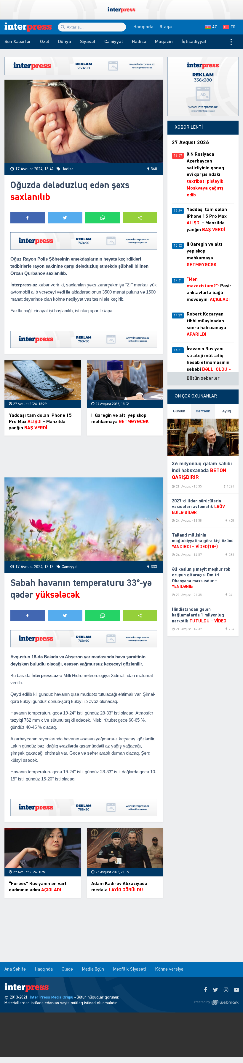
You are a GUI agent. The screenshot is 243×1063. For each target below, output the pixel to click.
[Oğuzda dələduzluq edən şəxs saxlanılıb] (83, 121)
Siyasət (87, 42)
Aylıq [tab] (226, 411)
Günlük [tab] (179, 411)
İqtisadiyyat (194, 42)
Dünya (64, 42)
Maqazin (164, 42)
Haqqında (143, 27)
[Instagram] (226, 990)
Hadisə (139, 42)
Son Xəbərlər (17, 42)
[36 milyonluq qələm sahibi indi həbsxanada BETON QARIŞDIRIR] (203, 437)
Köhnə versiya (169, 969)
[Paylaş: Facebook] (27, 217)
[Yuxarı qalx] (226, 1046)
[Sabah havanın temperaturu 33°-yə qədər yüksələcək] (83, 519)
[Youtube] (236, 990)
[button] (140, 217)
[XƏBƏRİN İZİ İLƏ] (31, 27)
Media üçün (93, 969)
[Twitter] (215, 990)
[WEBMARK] (216, 1002)
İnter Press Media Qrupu (51, 997)
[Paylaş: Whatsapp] (102, 217)
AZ (214, 27)
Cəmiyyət (113, 42)
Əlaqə (165, 27)
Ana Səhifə (15, 969)
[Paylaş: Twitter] (65, 217)
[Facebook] (205, 990)
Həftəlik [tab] (203, 411)
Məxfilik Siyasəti (129, 969)
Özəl (44, 42)
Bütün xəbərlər (203, 378)
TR (233, 27)
